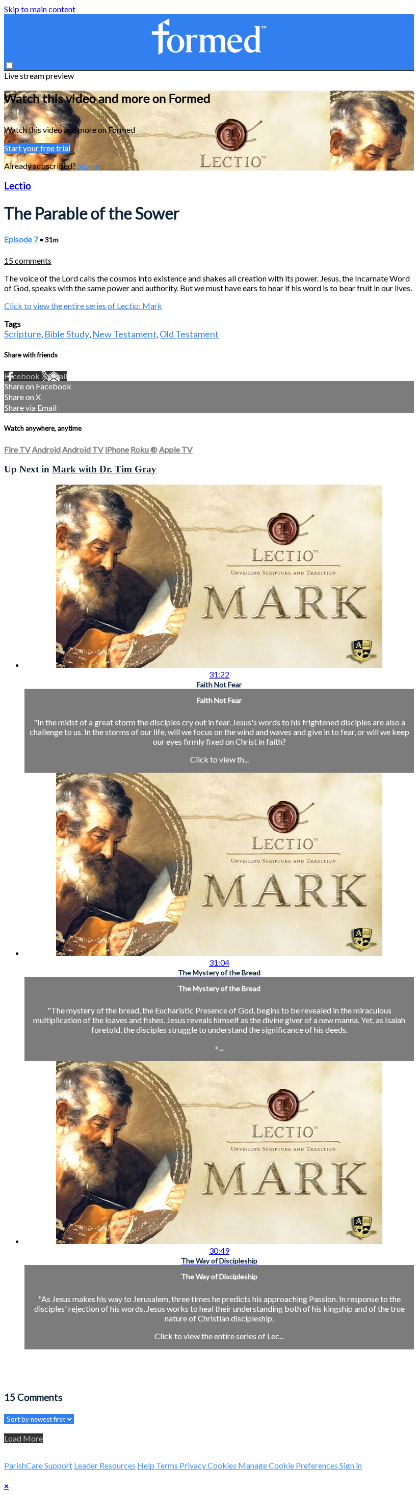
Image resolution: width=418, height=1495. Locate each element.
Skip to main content (39, 9)
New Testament (124, 334)
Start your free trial (37, 148)
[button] (9, 65)
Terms (167, 1465)
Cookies (222, 1465)
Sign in (88, 166)
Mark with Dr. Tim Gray (104, 469)
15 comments (27, 260)
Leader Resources (105, 1465)
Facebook (22, 376)
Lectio (17, 185)
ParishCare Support (38, 1465)
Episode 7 (22, 239)
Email (57, 376)
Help (146, 1465)
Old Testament (189, 334)
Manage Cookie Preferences (288, 1465)
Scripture (22, 334)
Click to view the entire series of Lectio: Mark (83, 306)
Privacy (193, 1465)
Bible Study (66, 334)
